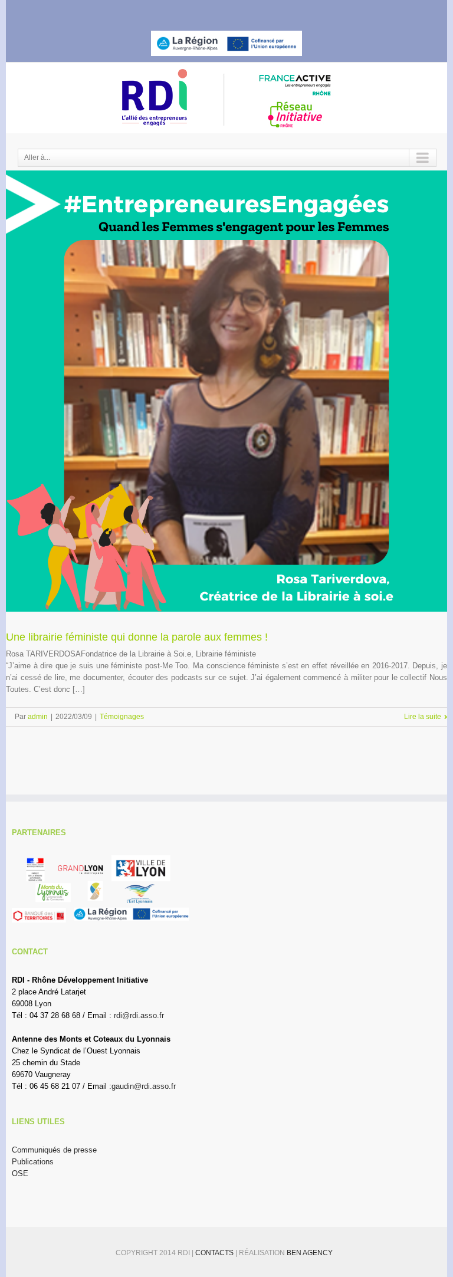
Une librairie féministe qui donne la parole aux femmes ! (137, 637)
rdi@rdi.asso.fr (139, 1015)
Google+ (257, 11)
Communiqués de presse (54, 1149)
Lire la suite (422, 717)
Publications (33, 1161)
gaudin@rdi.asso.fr (143, 1086)
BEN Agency (310, 1253)
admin (38, 717)
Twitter (212, 10)
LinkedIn (233, 10)
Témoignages (122, 717)
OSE (20, 1173)
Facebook (192, 11)
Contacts (215, 1253)
